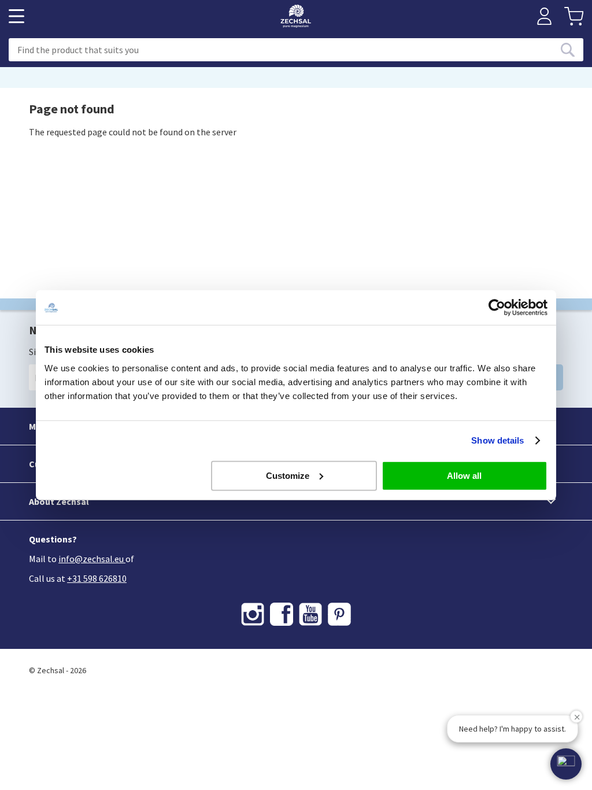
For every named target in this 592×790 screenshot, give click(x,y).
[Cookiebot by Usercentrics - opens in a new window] (496, 307)
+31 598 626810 (97, 578)
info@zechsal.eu (91, 558)
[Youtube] (310, 614)
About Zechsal (59, 501)
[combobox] (296, 49)
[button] (566, 764)
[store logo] (295, 16)
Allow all (464, 475)
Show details (497, 440)
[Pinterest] (339, 614)
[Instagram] (252, 614)
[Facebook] (281, 614)
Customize (287, 475)
